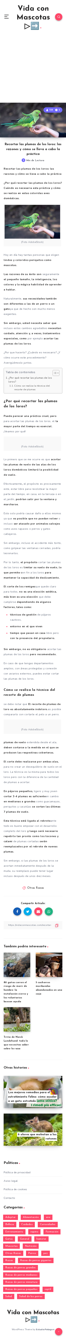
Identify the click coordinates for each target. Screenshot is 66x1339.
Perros (32, 1253)
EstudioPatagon (45, 1329)
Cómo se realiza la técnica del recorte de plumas (32, 387)
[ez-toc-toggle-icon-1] (54, 373)
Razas (9, 1260)
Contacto (9, 1198)
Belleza (9, 1224)
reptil (48, 1289)
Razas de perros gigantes (35, 1260)
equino (34, 1231)
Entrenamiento (14, 1231)
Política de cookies (15, 1189)
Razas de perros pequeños (21, 1289)
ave (48, 1217)
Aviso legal (11, 1181)
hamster (41, 1239)
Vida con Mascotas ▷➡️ (33, 17)
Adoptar (10, 1217)
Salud (8, 1296)
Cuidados (27, 1224)
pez (45, 1253)
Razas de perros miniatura (21, 1282)
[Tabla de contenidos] (56, 373)
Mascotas (11, 1246)
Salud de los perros (31, 1296)
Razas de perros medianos (21, 1275)
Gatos (9, 1239)
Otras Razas (35, 888)
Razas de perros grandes (20, 1267)
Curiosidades (48, 1224)
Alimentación (31, 1217)
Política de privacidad (17, 1172)
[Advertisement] (33, 68)
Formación (52, 1231)
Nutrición (31, 1246)
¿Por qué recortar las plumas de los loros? (30, 379)
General (24, 1239)
